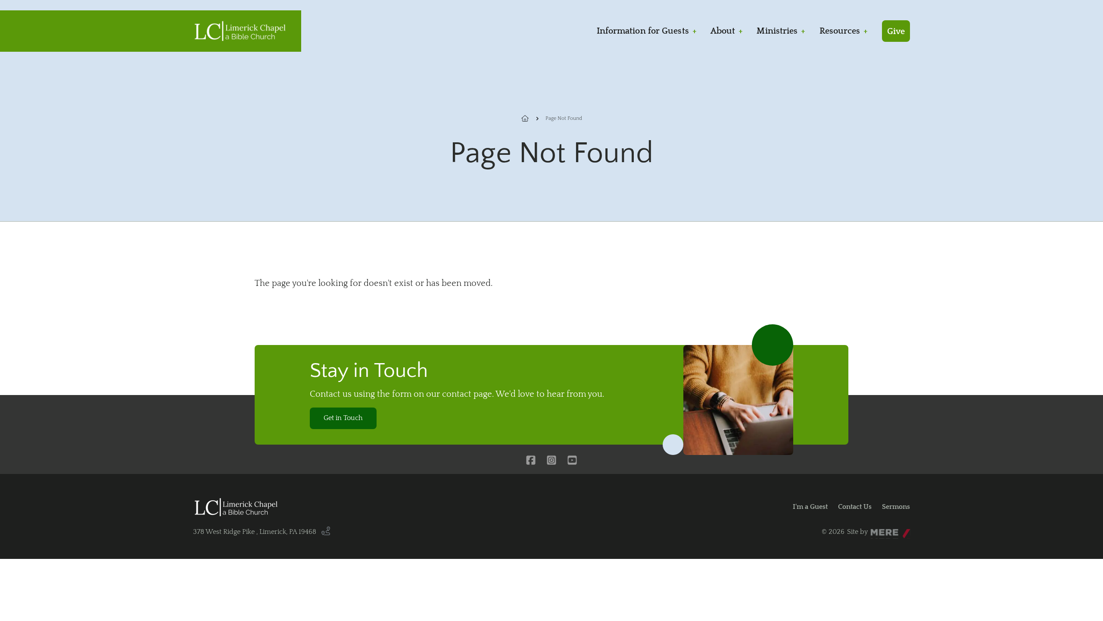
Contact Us (855, 507)
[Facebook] (531, 461)
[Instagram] (551, 461)
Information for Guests (643, 31)
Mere (878, 529)
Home (530, 118)
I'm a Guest (810, 507)
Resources (839, 31)
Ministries (777, 31)
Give (896, 31)
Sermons (896, 507)
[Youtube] (572, 461)
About (722, 31)
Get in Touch (343, 418)
